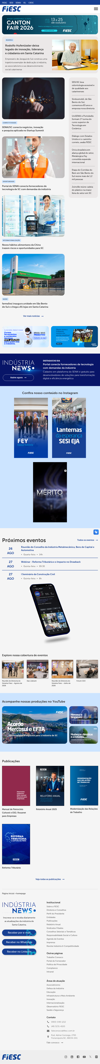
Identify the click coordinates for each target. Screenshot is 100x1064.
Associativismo (53, 985)
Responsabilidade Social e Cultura (62, 935)
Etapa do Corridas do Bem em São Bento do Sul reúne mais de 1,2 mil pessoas (82, 175)
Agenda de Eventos (55, 939)
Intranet (50, 972)
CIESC (31, 3)
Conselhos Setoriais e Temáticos (61, 931)
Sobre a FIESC (53, 906)
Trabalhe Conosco (55, 957)
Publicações (52, 921)
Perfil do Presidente (55, 914)
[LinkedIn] (71, 1057)
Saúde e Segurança (55, 1010)
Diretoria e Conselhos (56, 910)
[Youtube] (84, 1057)
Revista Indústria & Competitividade (63, 946)
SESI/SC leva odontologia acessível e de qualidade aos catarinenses (83, 87)
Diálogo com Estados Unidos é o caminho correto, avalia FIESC (82, 139)
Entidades (51, 917)
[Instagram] (65, 1057)
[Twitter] (90, 1057)
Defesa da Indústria (55, 988)
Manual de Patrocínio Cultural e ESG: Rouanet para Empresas (14, 812)
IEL (24, 3)
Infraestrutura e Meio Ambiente (61, 996)
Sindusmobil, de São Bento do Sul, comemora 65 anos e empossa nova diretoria (83, 104)
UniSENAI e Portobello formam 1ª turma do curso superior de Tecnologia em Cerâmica (83, 122)
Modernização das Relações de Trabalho (84, 811)
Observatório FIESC (55, 1006)
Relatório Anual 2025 (46, 809)
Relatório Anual (54, 924)
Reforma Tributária (11, 868)
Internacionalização (55, 1003)
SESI (11, 3)
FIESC (4, 3)
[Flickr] (96, 1057)
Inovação (51, 999)
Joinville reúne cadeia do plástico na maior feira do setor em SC (82, 190)
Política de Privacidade (57, 964)
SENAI (18, 3)
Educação (51, 992)
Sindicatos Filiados (55, 928)
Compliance (52, 968)
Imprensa (51, 942)
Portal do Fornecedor (56, 961)
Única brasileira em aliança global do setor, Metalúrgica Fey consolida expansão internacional (83, 156)
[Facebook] (78, 1057)
